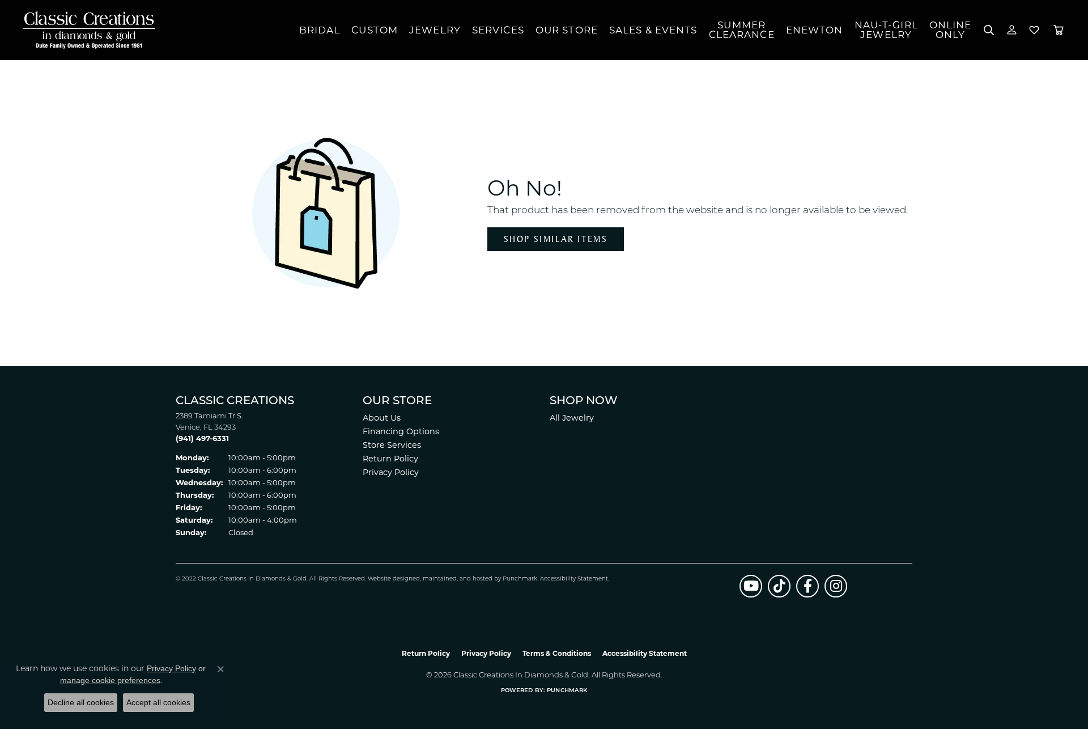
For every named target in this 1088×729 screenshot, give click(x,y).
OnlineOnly (950, 29)
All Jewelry (572, 418)
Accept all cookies (158, 702)
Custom (374, 30)
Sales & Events (653, 30)
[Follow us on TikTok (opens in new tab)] (779, 586)
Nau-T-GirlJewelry (886, 29)
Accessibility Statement (574, 579)
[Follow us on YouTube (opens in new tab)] (751, 586)
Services (498, 30)
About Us (382, 418)
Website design (390, 579)
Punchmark (520, 579)
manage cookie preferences (110, 680)
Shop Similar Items (555, 239)
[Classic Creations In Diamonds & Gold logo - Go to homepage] (86, 30)
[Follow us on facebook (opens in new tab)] (807, 586)
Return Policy (390, 458)
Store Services (392, 445)
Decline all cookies (81, 702)
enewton (814, 30)
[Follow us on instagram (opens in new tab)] (835, 586)
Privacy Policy (391, 472)
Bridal (320, 30)
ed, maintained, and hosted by (458, 579)
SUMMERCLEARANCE (742, 29)
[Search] (989, 30)
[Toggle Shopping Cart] (1058, 30)
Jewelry (435, 30)
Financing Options (401, 431)
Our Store (567, 30)
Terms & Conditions (556, 653)
